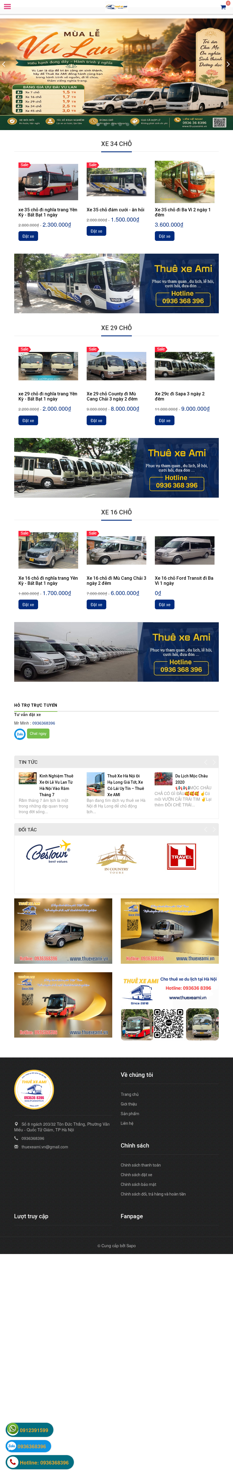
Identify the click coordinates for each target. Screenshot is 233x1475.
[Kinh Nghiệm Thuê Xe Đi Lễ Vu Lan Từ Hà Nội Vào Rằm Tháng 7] (28, 778)
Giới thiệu (129, 1104)
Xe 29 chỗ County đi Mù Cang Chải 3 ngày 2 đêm (112, 396)
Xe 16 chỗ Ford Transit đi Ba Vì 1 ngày (184, 581)
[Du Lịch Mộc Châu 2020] (163, 778)
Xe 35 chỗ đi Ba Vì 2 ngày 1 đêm (183, 212)
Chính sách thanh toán (141, 1165)
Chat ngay (38, 733)
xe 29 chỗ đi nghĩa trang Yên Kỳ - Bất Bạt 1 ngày (47, 396)
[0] (223, 7)
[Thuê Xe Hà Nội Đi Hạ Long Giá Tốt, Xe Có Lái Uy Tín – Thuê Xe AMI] (96, 783)
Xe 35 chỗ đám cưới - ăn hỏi (115, 209)
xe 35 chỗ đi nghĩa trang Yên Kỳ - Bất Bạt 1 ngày (47, 212)
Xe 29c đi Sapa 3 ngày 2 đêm (180, 396)
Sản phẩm (130, 1113)
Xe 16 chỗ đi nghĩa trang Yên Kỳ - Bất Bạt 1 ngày (48, 581)
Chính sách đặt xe (136, 1175)
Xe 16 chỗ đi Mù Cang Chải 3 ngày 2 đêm (116, 581)
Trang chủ (130, 1094)
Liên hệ (127, 1123)
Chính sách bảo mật (138, 1184)
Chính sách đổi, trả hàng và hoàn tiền (153, 1194)
